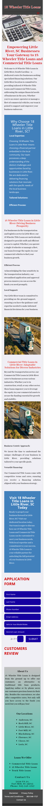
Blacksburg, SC (26, 734)
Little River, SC (26, 727)
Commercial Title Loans (25, 763)
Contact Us (21, 800)
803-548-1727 (32, 796)
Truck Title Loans (21, 770)
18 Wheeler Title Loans (24, 767)
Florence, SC (25, 737)
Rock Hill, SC (25, 723)
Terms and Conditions (13, 796)
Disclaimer (13, 793)
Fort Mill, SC (25, 730)
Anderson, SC (25, 720)
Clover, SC (24, 741)
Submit (33, 639)
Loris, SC (23, 744)
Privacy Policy (27, 793)
